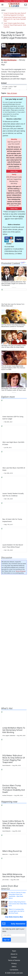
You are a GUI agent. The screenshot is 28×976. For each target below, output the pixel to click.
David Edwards (6, 765)
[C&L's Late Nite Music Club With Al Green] (14, 458)
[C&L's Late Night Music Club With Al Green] (14, 432)
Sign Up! (7, 940)
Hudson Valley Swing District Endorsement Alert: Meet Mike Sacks (18, 903)
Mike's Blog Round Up (12, 851)
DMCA (14, 967)
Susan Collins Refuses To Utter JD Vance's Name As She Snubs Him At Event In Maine (13, 824)
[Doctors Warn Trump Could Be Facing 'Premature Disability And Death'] (14, 776)
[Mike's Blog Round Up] (14, 841)
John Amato (5, 879)
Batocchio (5, 854)
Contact (14, 957)
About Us (14, 954)
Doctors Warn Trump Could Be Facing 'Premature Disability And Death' (13, 788)
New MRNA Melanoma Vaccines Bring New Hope (13, 875)
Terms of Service (20, 571)
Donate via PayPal (19, 239)
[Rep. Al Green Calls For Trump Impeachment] (14, 509)
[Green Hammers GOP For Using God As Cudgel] (14, 407)
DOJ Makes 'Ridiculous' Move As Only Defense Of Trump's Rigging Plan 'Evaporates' (13, 758)
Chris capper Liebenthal (8, 735)
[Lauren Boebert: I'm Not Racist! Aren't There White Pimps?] (14, 535)
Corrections (14, 970)
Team (14, 951)
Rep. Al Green (12, 93)
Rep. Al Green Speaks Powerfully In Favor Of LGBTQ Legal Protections (14, 35)
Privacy (14, 963)
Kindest (8, 243)
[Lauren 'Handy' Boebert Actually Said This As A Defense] (14, 484)
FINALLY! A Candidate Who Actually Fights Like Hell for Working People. (16, 911)
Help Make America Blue (14, 917)
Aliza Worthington (10, 60)
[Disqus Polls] (14, 596)
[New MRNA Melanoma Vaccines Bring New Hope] (14, 865)
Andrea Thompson (7, 795)
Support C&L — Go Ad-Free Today (14, 1)
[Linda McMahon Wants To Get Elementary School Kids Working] (14, 718)
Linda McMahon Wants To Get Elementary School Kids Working (13, 730)
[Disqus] (14, 637)
